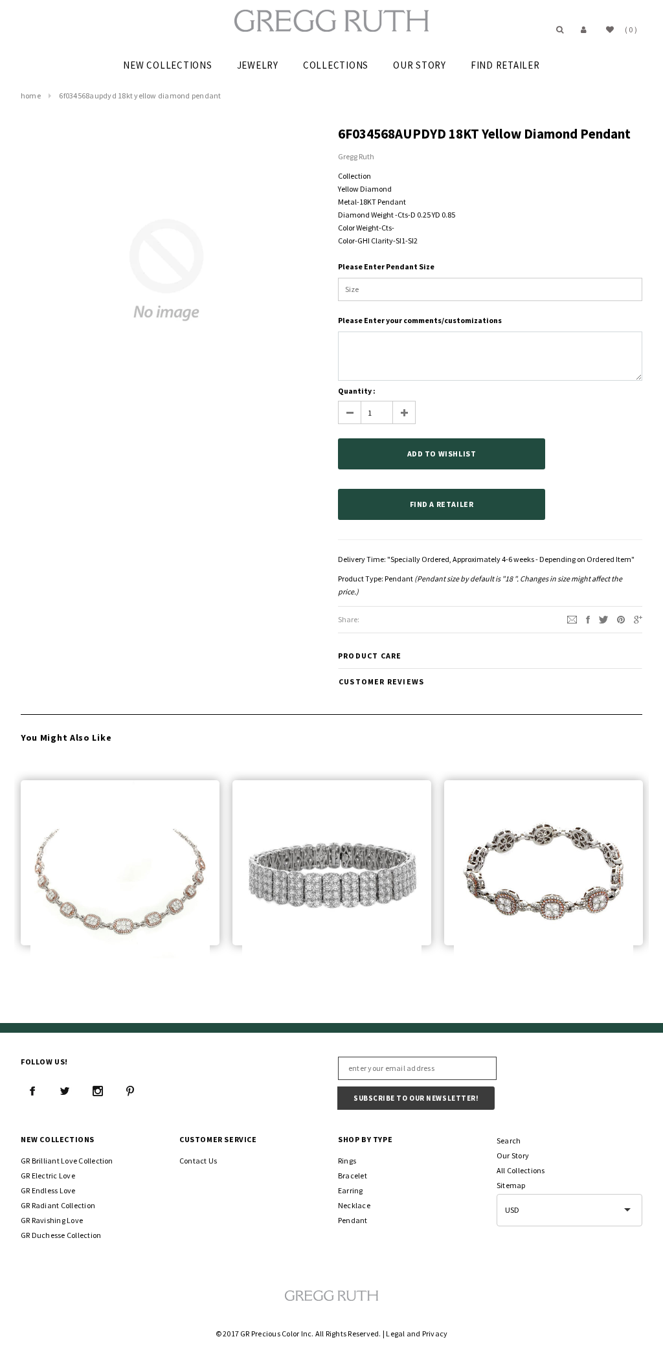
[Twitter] (603, 619)
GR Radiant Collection (58, 1205)
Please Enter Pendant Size (386, 266)
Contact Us (198, 1160)
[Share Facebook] (588, 619)
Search (509, 1140)
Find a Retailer (442, 504)
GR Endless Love (48, 1190)
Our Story (513, 1155)
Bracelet (352, 1175)
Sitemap (511, 1185)
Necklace (354, 1205)
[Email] (572, 619)
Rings (347, 1160)
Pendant (399, 578)
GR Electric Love (48, 1175)
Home (31, 95)
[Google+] (638, 619)
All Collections (521, 1170)
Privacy (435, 1333)
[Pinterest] (621, 619)
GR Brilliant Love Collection (67, 1160)
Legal (395, 1333)
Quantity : (357, 391)
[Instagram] (97, 1091)
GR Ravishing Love (52, 1220)
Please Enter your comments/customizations (420, 320)
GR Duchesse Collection (61, 1235)
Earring (350, 1190)
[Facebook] (32, 1091)
